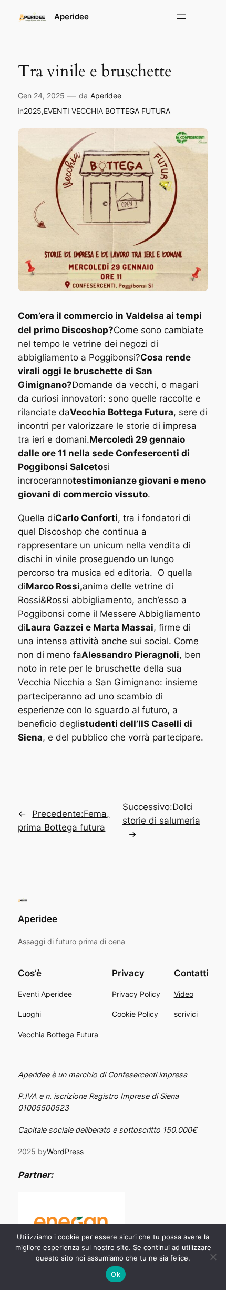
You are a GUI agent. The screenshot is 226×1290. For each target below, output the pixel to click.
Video (183, 993)
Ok (115, 1274)
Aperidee (71, 17)
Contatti (191, 973)
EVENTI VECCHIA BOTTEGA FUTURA (107, 110)
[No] (213, 1257)
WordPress (65, 1151)
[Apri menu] (181, 17)
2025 (33, 110)
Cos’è (30, 973)
